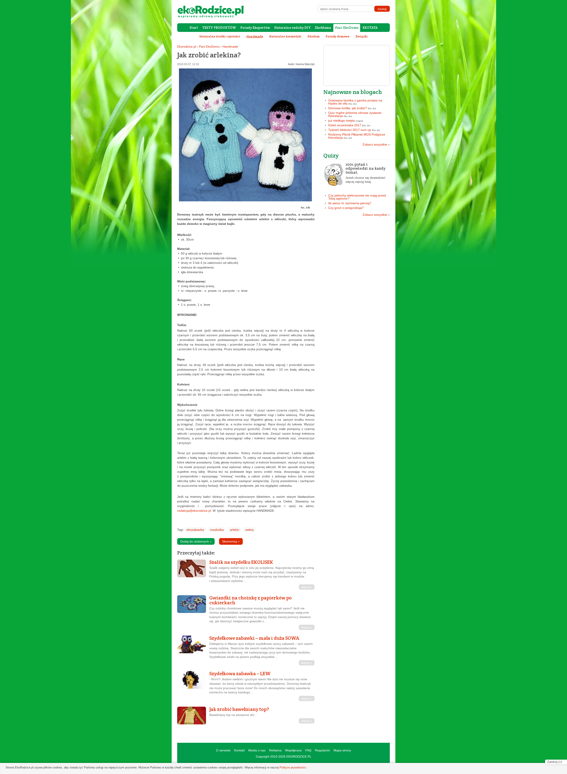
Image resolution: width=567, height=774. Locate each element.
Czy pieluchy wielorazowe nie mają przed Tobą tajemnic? (357, 197)
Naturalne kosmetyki (285, 36)
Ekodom (313, 36)
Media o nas (257, 750)
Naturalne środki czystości (219, 36)
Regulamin (322, 750)
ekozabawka (195, 529)
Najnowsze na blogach (352, 91)
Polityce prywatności (293, 767)
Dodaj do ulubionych (196, 541)
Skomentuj (231, 541)
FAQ (308, 750)
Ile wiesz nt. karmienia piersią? (349, 203)
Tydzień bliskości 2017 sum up (349, 130)
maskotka (217, 529)
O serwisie (223, 750)
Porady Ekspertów (255, 27)
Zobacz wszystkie (376, 144)
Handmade (230, 46)
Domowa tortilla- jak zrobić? (347, 108)
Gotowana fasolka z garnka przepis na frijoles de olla (355, 102)
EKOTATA (370, 27)
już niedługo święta (341, 120)
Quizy (331, 155)
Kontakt (239, 750)
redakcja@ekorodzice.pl (194, 510)
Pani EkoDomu (346, 27)
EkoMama (323, 27)
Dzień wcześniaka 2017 (344, 125)
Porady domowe (338, 36)
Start (194, 27)
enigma (359, 121)
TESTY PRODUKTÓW (219, 27)
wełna (249, 529)
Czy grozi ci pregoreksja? (346, 208)
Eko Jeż (352, 104)
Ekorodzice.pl (186, 46)
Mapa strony (342, 750)
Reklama (275, 750)
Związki (361, 36)
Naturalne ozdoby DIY (292, 27)
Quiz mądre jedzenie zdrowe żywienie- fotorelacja (355, 114)
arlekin (234, 529)
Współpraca (293, 750)
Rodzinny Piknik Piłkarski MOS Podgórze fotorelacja (356, 136)
